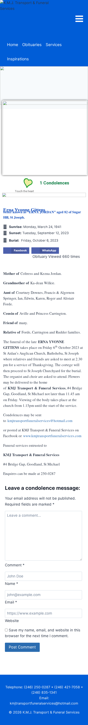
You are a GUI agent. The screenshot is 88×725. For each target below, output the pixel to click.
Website (12, 621)
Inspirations (18, 59)
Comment (15, 565)
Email (11, 602)
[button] (16, 250)
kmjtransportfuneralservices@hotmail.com (39, 420)
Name (11, 583)
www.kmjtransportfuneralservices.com (52, 435)
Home (12, 44)
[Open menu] (81, 18)
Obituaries (32, 44)
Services (54, 44)
